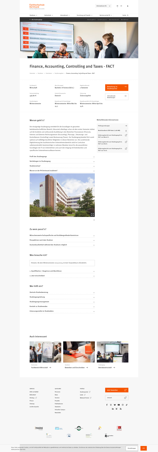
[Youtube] (119, 405)
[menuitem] (33, 15)
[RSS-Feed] (121, 409)
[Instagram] (123, 405)
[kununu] (117, 409)
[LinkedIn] (113, 409)
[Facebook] (107, 405)
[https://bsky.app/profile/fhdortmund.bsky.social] (115, 405)
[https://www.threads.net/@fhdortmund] (111, 405)
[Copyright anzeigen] (94, 220)
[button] (62, 157)
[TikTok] (127, 405)
